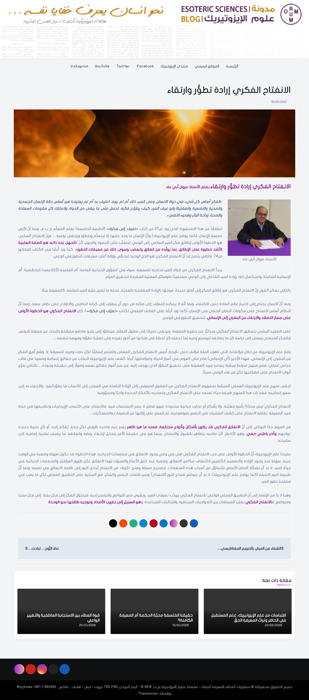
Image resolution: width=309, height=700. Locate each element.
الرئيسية (232, 66)
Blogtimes (24, 687)
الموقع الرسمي (207, 66)
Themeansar (148, 693)
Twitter (123, 66)
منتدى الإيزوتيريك (174, 66)
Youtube (102, 66)
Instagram (79, 66)
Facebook (145, 66)
